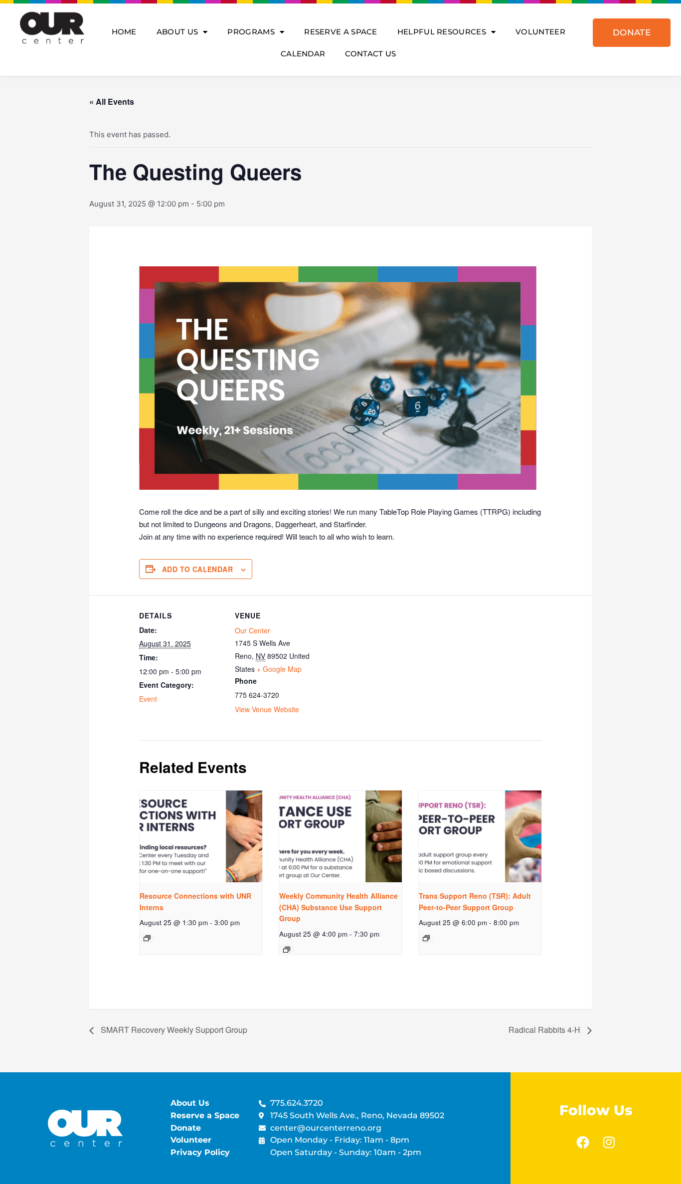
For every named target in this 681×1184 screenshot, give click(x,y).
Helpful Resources (441, 31)
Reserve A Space (340, 31)
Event (148, 699)
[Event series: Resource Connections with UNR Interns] (147, 938)
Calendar (303, 53)
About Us (177, 31)
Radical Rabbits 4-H (545, 1029)
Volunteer (540, 31)
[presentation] (201, 836)
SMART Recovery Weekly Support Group (173, 1029)
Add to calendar (197, 569)
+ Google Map (279, 669)
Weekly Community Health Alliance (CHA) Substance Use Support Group (338, 907)
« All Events (111, 101)
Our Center (252, 630)
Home (124, 31)
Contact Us (370, 53)
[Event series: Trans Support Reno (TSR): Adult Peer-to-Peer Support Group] (426, 938)
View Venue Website (267, 709)
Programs (250, 31)
